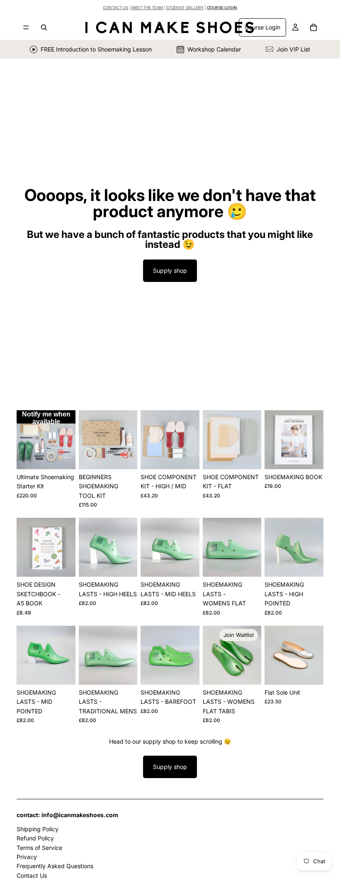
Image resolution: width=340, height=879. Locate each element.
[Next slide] (66, 440)
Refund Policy (35, 838)
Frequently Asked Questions (55, 865)
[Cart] (313, 27)
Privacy (27, 856)
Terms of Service (39, 847)
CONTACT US (115, 7)
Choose (193, 456)
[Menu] (26, 27)
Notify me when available (46, 417)
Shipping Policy (37, 828)
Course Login (262, 27)
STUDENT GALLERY (185, 7)
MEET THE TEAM (147, 7)
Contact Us (32, 875)
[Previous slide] (26, 440)
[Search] (44, 27)
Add (131, 456)
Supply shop (170, 270)
